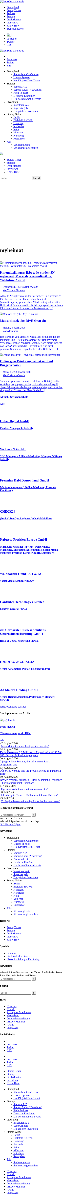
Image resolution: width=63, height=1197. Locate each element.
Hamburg (18, 123)
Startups (11, 16)
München (18, 132)
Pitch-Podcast (20, 92)
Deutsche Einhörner (24, 95)
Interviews (12, 22)
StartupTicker (14, 10)
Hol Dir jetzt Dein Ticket (26, 80)
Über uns (11, 1006)
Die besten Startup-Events (27, 98)
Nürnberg (18, 135)
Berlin (16, 117)
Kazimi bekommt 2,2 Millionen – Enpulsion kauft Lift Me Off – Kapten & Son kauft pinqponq (30, 754)
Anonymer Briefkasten (19, 1012)
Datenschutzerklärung (18, 1018)
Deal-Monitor (14, 19)
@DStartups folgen (10, 824)
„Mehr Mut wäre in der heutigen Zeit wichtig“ (24, 746)
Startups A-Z (20, 86)
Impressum (12, 1027)
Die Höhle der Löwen (18, 956)
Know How (13, 25)
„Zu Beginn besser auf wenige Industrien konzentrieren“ (30, 801)
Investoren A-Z (21, 105)
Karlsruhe (18, 126)
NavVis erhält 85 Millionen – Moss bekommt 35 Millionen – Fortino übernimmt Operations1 (31, 781)
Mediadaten (13, 1015)
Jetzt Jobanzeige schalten (13, 706)
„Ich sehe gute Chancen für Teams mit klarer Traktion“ (29, 795)
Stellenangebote (15, 28)
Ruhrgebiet (19, 138)
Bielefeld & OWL (23, 120)
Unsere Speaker (21, 77)
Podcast (11, 13)
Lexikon (11, 953)
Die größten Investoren (25, 111)
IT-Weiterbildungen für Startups (23, 959)
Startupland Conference (25, 74)
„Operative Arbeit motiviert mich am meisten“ (24, 789)
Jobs (9, 141)
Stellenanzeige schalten (25, 147)
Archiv (10, 1024)
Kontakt (11, 1009)
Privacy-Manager (16, 1021)
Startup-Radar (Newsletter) (27, 89)
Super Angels (20, 108)
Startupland (13, 7)
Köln (16, 129)
